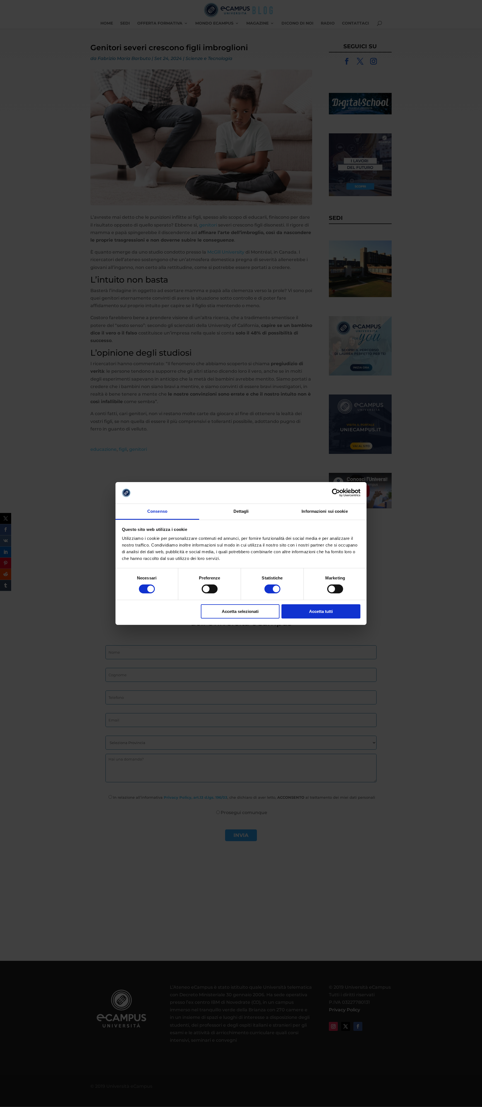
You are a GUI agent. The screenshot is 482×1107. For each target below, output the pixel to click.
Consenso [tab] (157, 511)
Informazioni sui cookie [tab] (325, 511)
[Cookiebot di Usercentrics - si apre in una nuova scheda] (336, 492)
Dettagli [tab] (241, 511)
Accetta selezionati (240, 611)
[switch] (210, 588)
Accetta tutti (321, 611)
